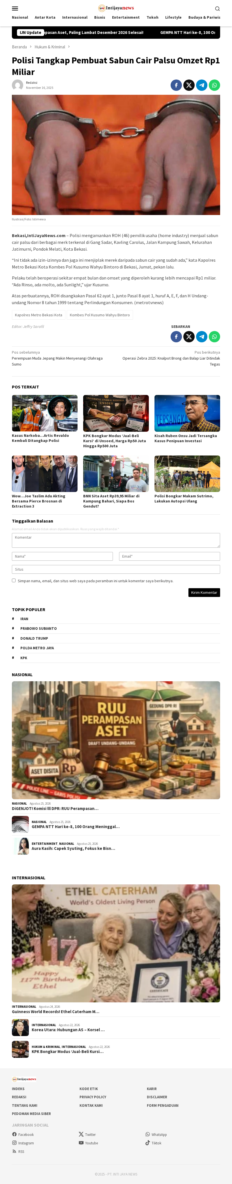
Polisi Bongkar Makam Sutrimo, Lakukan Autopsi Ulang (183, 498)
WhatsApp (159, 1134)
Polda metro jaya (37, 648)
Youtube (91, 1143)
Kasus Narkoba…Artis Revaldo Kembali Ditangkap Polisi (40, 438)
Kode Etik (89, 1088)
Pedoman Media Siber (31, 1113)
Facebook (26, 1134)
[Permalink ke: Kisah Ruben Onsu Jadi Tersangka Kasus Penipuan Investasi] (187, 413)
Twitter (90, 1134)
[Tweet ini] (189, 85)
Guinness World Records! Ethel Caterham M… (55, 1011)
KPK (23, 658)
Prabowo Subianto (38, 628)
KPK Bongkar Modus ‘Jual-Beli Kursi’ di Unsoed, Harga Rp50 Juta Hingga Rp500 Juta (114, 440)
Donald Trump (34, 638)
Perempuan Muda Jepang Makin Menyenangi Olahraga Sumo (57, 358)
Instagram (26, 1143)
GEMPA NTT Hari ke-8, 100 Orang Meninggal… (76, 826)
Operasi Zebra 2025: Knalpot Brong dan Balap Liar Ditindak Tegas (171, 358)
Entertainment (45, 844)
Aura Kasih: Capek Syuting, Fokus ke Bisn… (73, 848)
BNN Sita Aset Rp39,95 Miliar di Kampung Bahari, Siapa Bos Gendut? (111, 501)
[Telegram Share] (201, 85)
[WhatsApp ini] (214, 85)
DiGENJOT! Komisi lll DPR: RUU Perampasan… (55, 808)
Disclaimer (157, 1097)
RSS (21, 1151)
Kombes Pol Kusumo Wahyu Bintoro (100, 314)
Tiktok (156, 1143)
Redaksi (19, 1097)
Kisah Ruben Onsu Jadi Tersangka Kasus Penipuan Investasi (185, 438)
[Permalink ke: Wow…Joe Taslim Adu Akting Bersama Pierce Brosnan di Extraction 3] (45, 473)
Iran (24, 618)
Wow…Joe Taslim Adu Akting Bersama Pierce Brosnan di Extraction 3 (38, 501)
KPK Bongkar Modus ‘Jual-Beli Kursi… (68, 1051)
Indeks (18, 1088)
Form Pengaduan (163, 1105)
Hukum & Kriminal (46, 1047)
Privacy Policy (93, 1097)
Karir (152, 1088)
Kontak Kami (91, 1105)
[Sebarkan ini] (176, 85)
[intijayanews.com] (116, 7)
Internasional (24, 1007)
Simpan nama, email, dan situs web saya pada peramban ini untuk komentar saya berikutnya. (95, 580)
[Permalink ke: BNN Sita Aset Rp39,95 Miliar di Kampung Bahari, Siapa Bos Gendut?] (116, 473)
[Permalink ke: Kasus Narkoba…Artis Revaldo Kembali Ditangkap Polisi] (45, 413)
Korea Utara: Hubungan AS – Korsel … (68, 1029)
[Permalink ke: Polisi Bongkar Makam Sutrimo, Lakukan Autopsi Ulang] (187, 473)
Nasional (19, 803)
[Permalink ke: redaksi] (17, 84)
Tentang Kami (24, 1105)
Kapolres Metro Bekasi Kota (38, 314)
